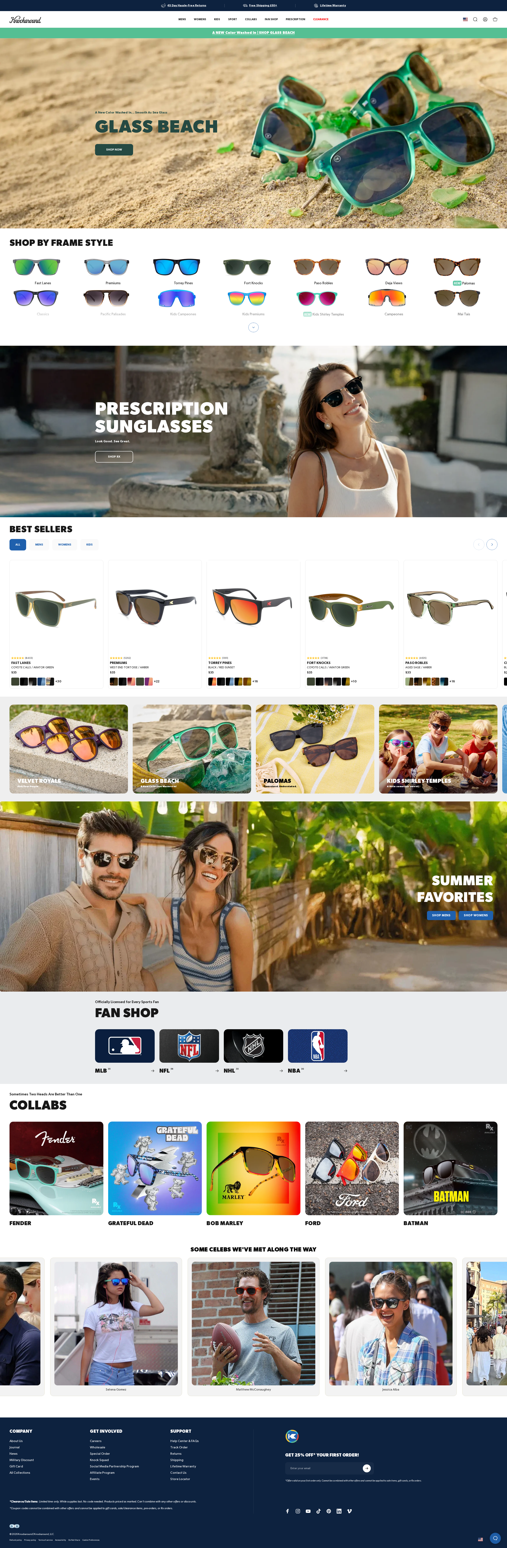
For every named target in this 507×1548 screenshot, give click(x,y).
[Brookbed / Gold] (427, 682)
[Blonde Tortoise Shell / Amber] (435, 682)
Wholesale (97, 1447)
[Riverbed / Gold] (247, 682)
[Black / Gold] (238, 682)
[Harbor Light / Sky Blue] (41, 682)
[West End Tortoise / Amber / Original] (155, 607)
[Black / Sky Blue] (230, 682)
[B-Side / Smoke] (50, 682)
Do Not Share (74, 1540)
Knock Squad (99, 1460)
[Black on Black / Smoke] (24, 682)
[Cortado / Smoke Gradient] (328, 682)
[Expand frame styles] (253, 327)
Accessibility (60, 1540)
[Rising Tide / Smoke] (444, 682)
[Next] (491, 544)
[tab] (18, 544)
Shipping (176, 1460)
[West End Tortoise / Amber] (114, 682)
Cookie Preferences (90, 1540)
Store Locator (180, 1479)
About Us (16, 1441)
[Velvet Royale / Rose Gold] (149, 682)
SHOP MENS (441, 915)
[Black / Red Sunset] (212, 682)
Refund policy (16, 1540)
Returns (175, 1454)
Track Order (179, 1447)
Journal (15, 1447)
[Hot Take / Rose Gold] (131, 682)
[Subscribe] (367, 1468)
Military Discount (22, 1460)
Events (94, 1479)
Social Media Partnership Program (114, 1466)
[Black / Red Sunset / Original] (253, 607)
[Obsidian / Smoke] (33, 682)
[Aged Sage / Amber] (409, 682)
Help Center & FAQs (184, 1441)
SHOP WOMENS (476, 915)
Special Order (100, 1454)
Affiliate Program (102, 1473)
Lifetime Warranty (183, 1466)
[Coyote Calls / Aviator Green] (15, 682)
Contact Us (178, 1473)
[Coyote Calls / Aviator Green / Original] (56, 607)
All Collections (20, 1473)
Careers (95, 1441)
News (13, 1454)
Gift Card (16, 1466)
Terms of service (45, 1540)
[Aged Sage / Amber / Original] (450, 607)
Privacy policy (30, 1540)
